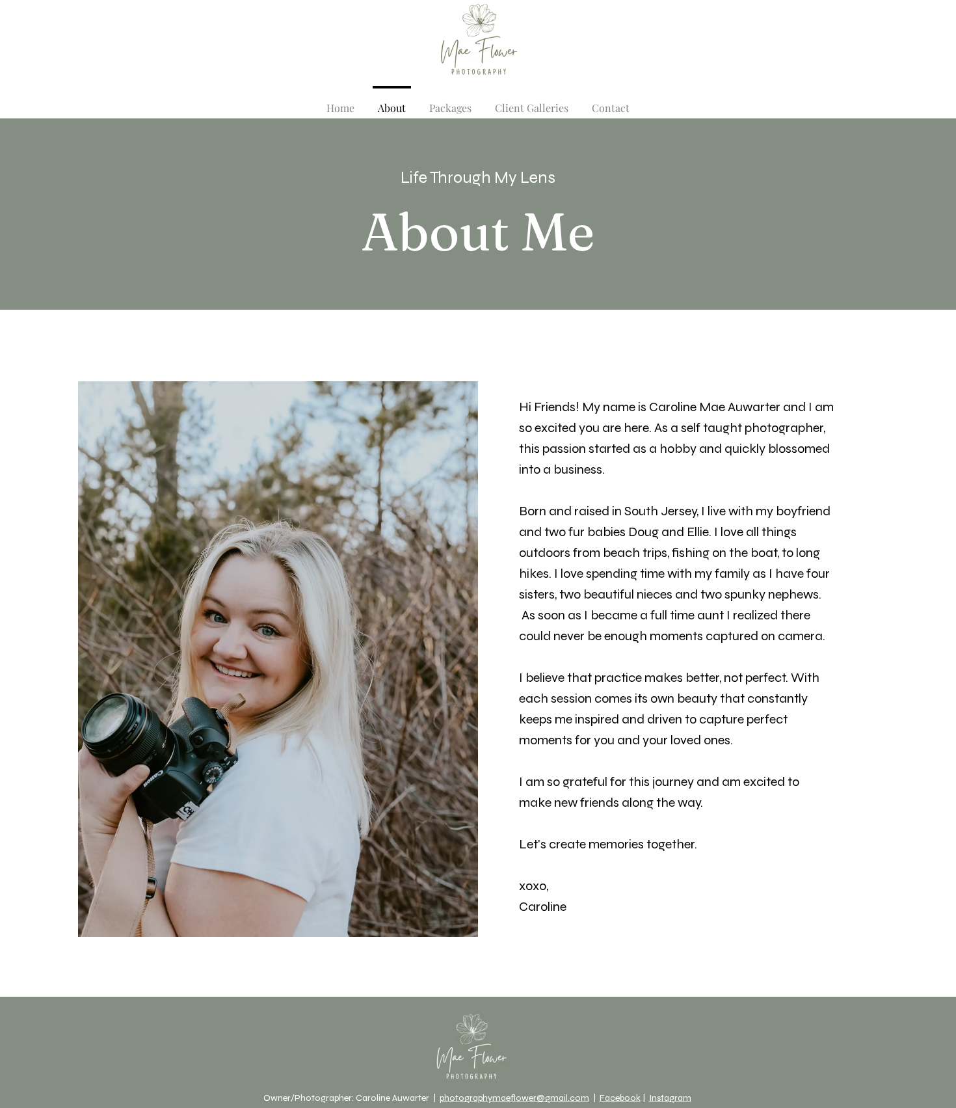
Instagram (670, 1097)
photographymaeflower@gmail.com (514, 1097)
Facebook (620, 1097)
